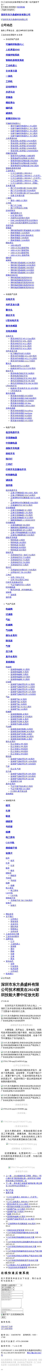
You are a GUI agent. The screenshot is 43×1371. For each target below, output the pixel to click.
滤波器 (9, 480)
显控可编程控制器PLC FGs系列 (24, 126)
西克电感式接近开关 (19, 376)
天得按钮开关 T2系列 (19, 565)
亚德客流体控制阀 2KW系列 (22, 732)
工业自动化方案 (12, 934)
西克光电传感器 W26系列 (21, 416)
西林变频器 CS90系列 (20, 238)
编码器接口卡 (16, 213)
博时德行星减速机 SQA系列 (22, 273)
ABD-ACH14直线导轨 (20, 253)
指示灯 (9, 459)
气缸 (8, 619)
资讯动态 (9, 961)
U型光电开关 (12, 320)
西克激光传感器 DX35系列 (22, 421)
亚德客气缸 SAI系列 (19, 709)
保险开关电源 (12, 448)
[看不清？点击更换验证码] (12, 1314)
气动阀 (9, 630)
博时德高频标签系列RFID (21, 280)
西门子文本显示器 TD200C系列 (24, 188)
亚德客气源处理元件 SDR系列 (23, 764)
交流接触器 (11, 437)
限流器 (9, 641)
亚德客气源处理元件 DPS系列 (23, 776)
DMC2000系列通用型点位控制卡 (24, 223)
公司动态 (14, 971)
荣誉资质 (14, 921)
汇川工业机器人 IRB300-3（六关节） (26, 176)
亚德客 (13, 946)
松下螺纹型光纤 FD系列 (21, 353)
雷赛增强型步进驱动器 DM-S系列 (25, 166)
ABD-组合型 (16, 245)
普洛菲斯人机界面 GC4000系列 (24, 143)
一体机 (9, 76)
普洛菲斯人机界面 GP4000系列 (23, 148)
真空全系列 (11, 656)
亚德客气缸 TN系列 (15, 1212)
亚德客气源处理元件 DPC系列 (23, 774)
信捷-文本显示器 (17, 196)
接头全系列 (11, 635)
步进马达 (10, 92)
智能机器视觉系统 (15, 60)
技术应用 (14, 969)
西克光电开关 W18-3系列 (21, 346)
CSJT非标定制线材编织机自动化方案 (22, 1233)
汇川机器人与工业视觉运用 (18, 1265)
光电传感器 (11, 331)
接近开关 (10, 315)
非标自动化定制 (20, 1360)
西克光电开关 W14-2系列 (21, 349)
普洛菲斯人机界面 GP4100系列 (23, 141)
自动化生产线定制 (24, 1362)
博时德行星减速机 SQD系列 (22, 270)
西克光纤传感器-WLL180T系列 (24, 356)
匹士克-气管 (16, 769)
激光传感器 (11, 326)
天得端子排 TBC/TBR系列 (21, 900)
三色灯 (9, 464)
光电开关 (10, 299)
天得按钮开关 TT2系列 (20, 560)
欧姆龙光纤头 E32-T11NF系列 (23, 368)
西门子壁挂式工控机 (19, 208)
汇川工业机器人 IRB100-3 (21, 173)
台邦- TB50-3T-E (17, 577)
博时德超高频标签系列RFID (22, 288)
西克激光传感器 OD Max (21, 403)
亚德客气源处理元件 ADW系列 (24, 761)
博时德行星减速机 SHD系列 (22, 268)
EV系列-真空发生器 (19, 791)
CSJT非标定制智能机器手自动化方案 (22, 1260)
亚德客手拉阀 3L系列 (19, 719)
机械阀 (9, 625)
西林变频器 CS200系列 (20, 233)
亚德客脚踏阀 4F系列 (19, 714)
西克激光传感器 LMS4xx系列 (23, 406)
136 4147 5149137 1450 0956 (6, 1327)
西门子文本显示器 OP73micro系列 (25, 193)
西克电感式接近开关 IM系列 (22, 373)
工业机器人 (11, 65)
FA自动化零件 (14, 1365)
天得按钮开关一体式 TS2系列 (23, 555)
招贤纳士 (14, 929)
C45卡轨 (10, 842)
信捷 (12, 954)
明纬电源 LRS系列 (18, 542)
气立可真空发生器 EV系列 (22, 786)
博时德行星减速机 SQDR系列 (23, 265)
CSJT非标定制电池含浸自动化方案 (21, 1246)
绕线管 (9, 821)
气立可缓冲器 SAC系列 (20, 789)
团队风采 (14, 926)
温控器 (9, 485)
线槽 (8, 832)
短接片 (9, 853)
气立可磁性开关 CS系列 (21, 585)
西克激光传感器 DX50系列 (22, 396)
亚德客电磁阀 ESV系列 (20, 677)
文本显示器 (11, 71)
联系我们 (9, 974)
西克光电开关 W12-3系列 (21, 344)
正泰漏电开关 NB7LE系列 (21, 505)
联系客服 (21, 7)
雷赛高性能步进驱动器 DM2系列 (24, 161)
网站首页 (9, 914)
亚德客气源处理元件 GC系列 (23, 684)
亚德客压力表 (16, 781)
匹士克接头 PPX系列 (19, 754)
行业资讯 (14, 966)
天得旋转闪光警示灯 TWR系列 (23, 570)
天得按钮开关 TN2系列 (20, 562)
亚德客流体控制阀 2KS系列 (22, 737)
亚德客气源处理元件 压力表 (22, 779)
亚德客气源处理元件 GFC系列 (23, 692)
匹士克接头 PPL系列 (19, 746)
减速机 (9, 113)
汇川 (12, 941)
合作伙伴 (14, 931)
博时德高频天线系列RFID (21, 278)
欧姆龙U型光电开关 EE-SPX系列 (24, 388)
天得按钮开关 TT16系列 (21, 557)
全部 (12, 964)
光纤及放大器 (12, 304)
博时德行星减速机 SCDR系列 (23, 263)
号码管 (9, 826)
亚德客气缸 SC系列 (19, 699)
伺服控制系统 (12, 55)
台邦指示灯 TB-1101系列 (21, 572)
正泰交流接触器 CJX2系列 (22, 515)
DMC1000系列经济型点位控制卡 (24, 220)
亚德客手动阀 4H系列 (20, 724)
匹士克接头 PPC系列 (19, 744)
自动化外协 (32, 1360)
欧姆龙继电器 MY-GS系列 (21, 530)
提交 (3, 1317)
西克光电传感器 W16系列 (21, 418)
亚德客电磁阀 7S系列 (19, 674)
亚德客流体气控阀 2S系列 (21, 734)
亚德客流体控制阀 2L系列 (21, 739)
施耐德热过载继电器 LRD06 (22, 528)
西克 (12, 959)
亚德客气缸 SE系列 (19, 702)
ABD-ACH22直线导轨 (20, 248)
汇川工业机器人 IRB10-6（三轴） (25, 181)
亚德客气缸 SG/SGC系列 (21, 707)
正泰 (12, 956)
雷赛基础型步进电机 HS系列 (23, 158)
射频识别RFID (13, 118)
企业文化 (14, 924)
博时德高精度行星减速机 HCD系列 (25, 230)
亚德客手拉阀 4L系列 (19, 722)
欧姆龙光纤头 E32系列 (20, 366)
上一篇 (23, 1178)
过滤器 (9, 614)
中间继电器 (11, 443)
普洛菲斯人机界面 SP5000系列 (23, 146)
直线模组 (10, 662)
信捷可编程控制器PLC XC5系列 (24, 136)
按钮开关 (10, 453)
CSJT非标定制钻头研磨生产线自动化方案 (24, 1256)
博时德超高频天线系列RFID (22, 285)
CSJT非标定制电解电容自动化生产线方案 (24, 1251)
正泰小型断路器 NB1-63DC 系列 (24, 493)
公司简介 (14, 919)
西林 (12, 951)
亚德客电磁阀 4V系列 (16, 1217)
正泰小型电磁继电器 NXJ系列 (23, 533)
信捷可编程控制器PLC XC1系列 (24, 128)
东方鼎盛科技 (6, 1360)
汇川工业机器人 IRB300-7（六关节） (26, 178)
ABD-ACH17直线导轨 (20, 250)
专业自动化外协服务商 (17, 1267)
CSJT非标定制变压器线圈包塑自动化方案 (24, 1242)
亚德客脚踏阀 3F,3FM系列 (21, 717)
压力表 (9, 651)
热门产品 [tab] (9, 1190)
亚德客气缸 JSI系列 (19, 704)
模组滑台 (10, 102)
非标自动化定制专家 (15, 1230)
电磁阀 (9, 609)
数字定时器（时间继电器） (22, 590)
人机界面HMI (13, 49)
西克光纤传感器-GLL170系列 (23, 361)
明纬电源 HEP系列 (18, 550)
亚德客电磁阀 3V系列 (20, 672)
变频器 (9, 97)
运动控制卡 (11, 86)
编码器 (9, 108)
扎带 (8, 811)
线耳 (8, 805)
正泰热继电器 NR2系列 (20, 525)
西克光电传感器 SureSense (21, 413)
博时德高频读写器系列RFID (22, 283)
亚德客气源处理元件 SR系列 (22, 759)
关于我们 (9, 916)
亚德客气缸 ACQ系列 (16, 1209)
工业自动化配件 (12, 936)
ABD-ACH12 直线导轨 (20, 255)
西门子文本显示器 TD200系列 (23, 191)
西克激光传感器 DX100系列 (22, 401)
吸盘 (8, 816)
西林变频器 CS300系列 (20, 240)
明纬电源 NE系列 (18, 545)
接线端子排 (11, 848)
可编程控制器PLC (15, 44)
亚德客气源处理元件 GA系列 (23, 687)
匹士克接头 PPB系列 (19, 749)
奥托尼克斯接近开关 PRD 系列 (23, 378)
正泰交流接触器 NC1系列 (21, 510)
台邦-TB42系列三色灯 (20, 580)
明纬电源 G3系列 (18, 540)
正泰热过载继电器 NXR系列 (22, 535)
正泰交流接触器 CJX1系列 (22, 513)
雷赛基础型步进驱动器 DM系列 (24, 163)
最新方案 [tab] (9, 1193)
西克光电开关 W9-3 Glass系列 (23, 339)
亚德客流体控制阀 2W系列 (22, 729)
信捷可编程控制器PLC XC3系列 (24, 133)
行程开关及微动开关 (16, 469)
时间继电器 (11, 474)
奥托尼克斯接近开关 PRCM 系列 (24, 383)
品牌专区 (9, 939)
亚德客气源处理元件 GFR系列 (23, 694)
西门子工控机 (16, 205)
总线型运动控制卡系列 (20, 218)
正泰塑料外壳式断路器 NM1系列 (24, 503)
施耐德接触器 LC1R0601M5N (23, 520)
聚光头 (9, 310)
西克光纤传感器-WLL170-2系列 (24, 358)
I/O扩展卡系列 (17, 215)
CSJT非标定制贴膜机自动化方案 (20, 1237)
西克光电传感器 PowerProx (22, 411)
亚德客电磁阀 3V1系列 (20, 669)
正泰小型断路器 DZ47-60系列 (23, 495)
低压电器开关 (12, 432)
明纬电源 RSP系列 (18, 547)
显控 (12, 949)
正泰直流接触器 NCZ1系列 (22, 518)
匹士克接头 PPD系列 (19, 751)
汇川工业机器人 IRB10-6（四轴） (25, 183)
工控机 (9, 81)
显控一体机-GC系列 (19, 201)
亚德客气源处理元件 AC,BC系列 (21, 1219)
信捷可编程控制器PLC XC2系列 (24, 131)
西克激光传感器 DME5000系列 (23, 398)
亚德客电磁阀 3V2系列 (20, 679)
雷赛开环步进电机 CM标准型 (23, 156)
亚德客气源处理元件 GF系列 (23, 689)
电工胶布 (10, 837)
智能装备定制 (26, 1365)
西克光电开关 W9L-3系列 (21, 341)
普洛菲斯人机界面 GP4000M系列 (24, 151)
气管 (8, 646)
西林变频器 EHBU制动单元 (22, 235)
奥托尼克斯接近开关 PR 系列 (23, 381)
